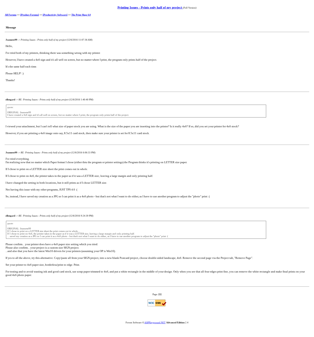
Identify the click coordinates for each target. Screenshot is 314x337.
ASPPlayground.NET (155, 322)
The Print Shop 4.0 (81, 14)
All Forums (10, 14)
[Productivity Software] (55, 14)
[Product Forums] (29, 14)
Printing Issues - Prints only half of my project (150, 7)
